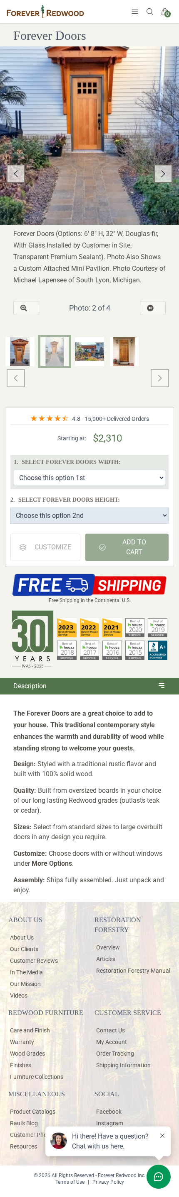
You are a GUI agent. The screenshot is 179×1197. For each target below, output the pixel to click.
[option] (89, 173)
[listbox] (89, 173)
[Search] (149, 11)
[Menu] (134, 11)
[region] (89, 173)
